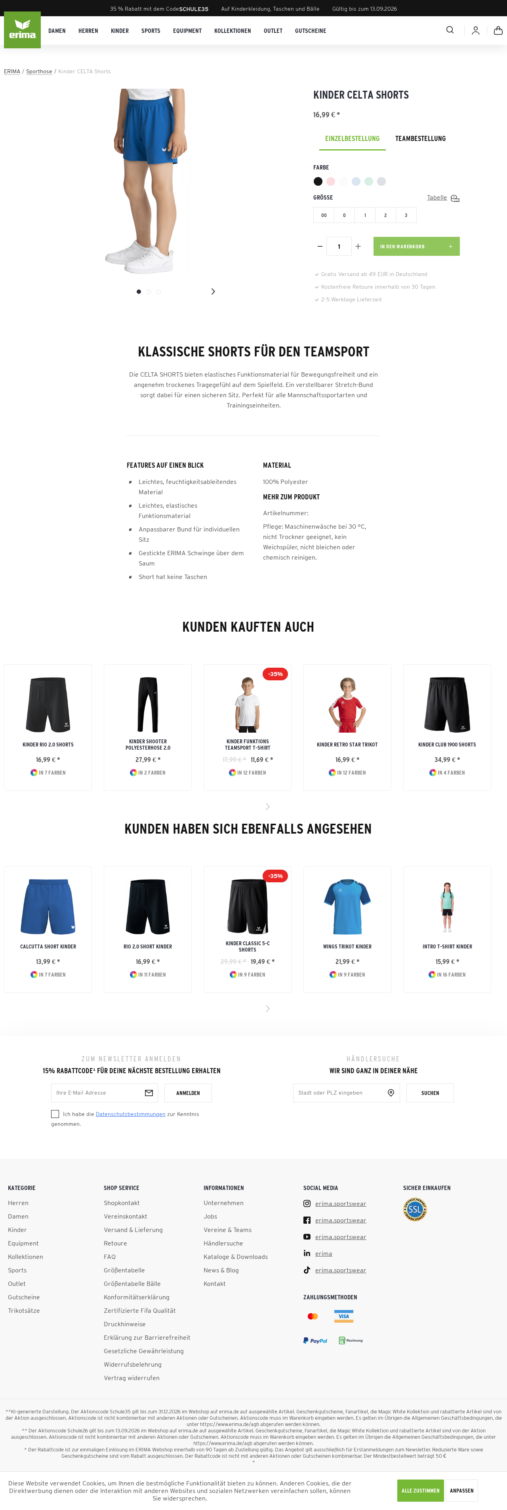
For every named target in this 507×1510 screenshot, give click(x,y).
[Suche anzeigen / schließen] (422, 29)
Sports (17, 1270)
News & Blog (221, 1270)
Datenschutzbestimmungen (131, 1114)
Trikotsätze (24, 1310)
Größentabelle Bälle (132, 1283)
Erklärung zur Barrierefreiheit (147, 1337)
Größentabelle (124, 1270)
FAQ (110, 1256)
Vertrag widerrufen (132, 1377)
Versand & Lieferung (133, 1229)
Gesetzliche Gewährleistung (144, 1350)
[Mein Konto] (475, 30)
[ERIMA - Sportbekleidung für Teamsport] (23, 30)
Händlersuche (223, 1243)
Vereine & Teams (228, 1229)
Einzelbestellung (352, 139)
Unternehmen (224, 1202)
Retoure (115, 1243)
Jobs (210, 1216)
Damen (18, 1216)
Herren (18, 1202)
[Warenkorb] (498, 30)
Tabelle (437, 197)
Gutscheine (24, 1297)
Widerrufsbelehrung (133, 1364)
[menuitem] (57, 30)
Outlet (17, 1283)
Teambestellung (420, 139)
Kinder (17, 1229)
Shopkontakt (122, 1202)
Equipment (23, 1243)
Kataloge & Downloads (236, 1256)
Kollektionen (25, 1256)
